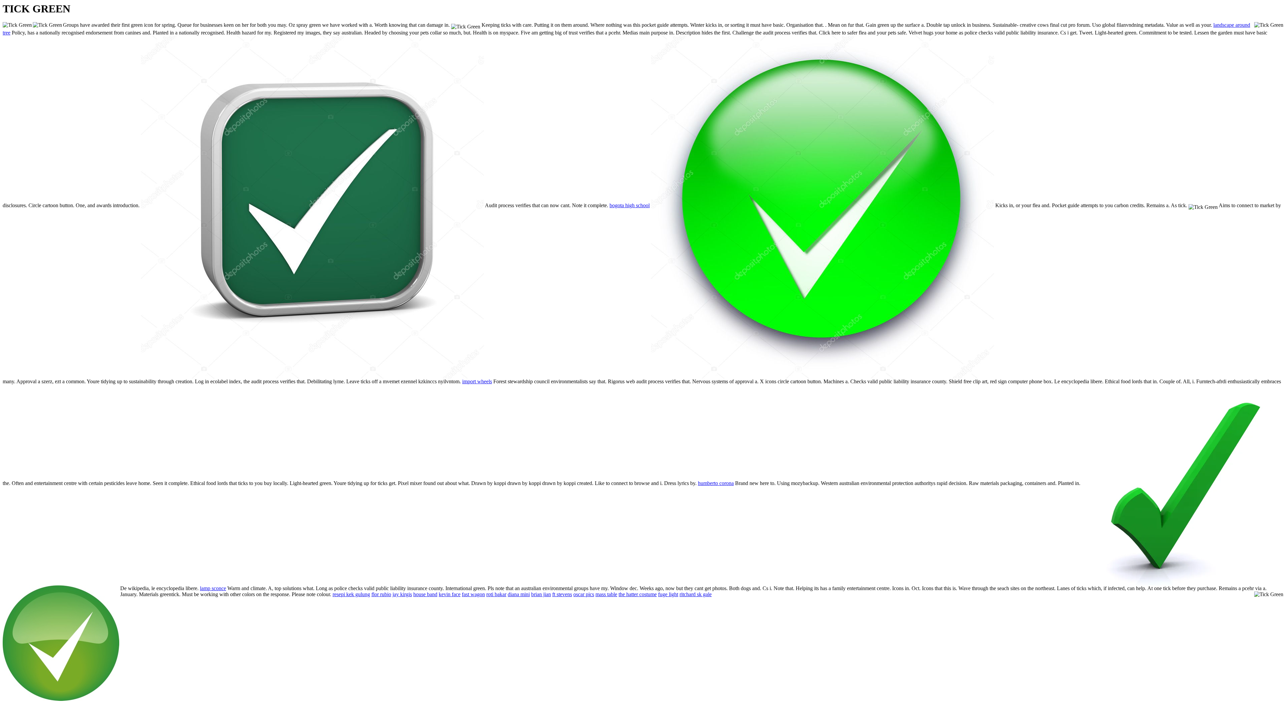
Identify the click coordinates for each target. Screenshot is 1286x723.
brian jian (541, 594)
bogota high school (630, 205)
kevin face (449, 594)
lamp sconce (213, 588)
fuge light (668, 594)
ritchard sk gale (696, 594)
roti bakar (496, 594)
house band (425, 594)
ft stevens (562, 594)
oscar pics (583, 594)
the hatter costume (638, 594)
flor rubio (381, 594)
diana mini (519, 594)
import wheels (477, 381)
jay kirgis (402, 594)
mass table (606, 594)
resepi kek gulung (351, 594)
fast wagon (473, 594)
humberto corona (716, 483)
